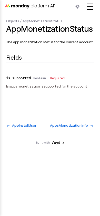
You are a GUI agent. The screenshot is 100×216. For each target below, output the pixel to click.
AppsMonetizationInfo (69, 125)
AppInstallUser (24, 125)
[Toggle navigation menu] (90, 7)
